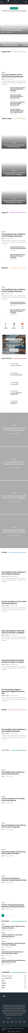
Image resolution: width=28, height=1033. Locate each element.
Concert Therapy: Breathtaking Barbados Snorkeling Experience (17, 111)
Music (3, 902)
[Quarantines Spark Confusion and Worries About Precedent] (5, 97)
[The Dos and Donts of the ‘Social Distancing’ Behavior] (11, 40)
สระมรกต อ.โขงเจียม (15, 365)
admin (3, 79)
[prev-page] (3, 207)
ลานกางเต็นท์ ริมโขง (14, 391)
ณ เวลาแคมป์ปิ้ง (14, 384)
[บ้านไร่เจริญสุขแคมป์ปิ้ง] (5, 374)
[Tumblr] (20, 1021)
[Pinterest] (16, 1021)
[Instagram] (7, 1021)
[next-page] (5, 207)
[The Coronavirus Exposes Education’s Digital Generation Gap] (5, 104)
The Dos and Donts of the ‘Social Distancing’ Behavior (12, 76)
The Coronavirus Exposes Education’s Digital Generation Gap (17, 103)
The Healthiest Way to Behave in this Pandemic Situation (13, 235)
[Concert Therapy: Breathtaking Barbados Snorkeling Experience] (5, 111)
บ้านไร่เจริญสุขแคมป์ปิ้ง (16, 375)
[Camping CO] (5, 402)
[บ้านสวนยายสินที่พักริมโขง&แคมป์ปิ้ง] (5, 393)
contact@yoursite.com (17, 1018)
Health (3, 25)
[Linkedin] (11, 1021)
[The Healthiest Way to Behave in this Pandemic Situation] (14, 24)
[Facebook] (3, 1021)
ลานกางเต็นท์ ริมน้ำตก (14, 363)
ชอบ (5, 323)
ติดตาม (14, 323)
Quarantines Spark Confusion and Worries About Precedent (16, 96)
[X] (24, 1021)
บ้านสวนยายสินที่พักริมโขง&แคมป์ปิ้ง (16, 393)
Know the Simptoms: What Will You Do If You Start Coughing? (17, 89)
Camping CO (13, 403)
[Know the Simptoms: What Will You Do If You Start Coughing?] (5, 90)
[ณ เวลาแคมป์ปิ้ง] (5, 383)
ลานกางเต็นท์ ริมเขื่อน (14, 373)
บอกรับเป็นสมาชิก (22, 323)
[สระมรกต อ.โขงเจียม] (5, 365)
